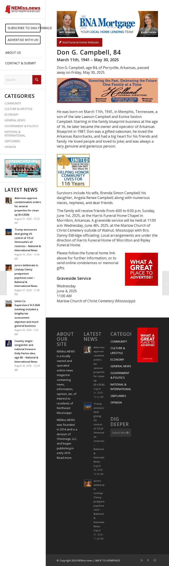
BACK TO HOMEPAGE (107, 560)
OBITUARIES (12, 141)
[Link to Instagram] (154, 560)
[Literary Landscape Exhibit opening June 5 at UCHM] (3, 283)
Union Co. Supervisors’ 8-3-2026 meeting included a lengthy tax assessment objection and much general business (27, 313)
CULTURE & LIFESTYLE (18, 109)
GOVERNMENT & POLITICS (22, 126)
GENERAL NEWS (15, 120)
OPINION (10, 147)
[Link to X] (141, 560)
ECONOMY (11, 114)
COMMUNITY (13, 103)
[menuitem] (23, 28)
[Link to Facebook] (148, 560)
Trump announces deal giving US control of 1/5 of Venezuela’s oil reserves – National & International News (101, 432)
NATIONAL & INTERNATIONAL (15, 133)
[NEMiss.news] (23, 9)
